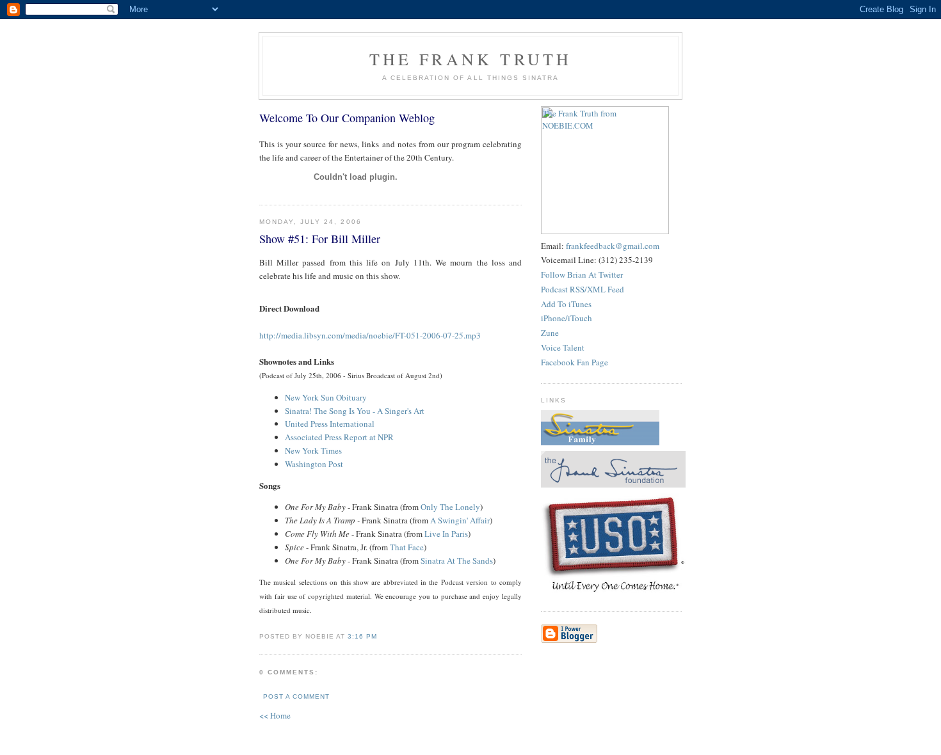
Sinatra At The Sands (457, 560)
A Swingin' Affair (460, 520)
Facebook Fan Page (574, 362)
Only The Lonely (450, 507)
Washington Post (314, 464)
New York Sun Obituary (326, 397)
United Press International (329, 423)
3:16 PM (362, 636)
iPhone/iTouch (566, 318)
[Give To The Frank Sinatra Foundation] (613, 484)
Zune (550, 332)
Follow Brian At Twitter (582, 274)
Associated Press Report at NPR (339, 437)
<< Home (275, 715)
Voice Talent (562, 347)
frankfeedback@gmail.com (612, 245)
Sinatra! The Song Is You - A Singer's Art (354, 411)
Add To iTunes (566, 304)
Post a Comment (296, 696)
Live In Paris (446, 533)
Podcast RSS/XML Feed (582, 289)
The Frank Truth (470, 59)
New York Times (313, 450)
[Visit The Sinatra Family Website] (600, 442)
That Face (407, 547)
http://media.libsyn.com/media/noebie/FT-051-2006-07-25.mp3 (370, 335)
